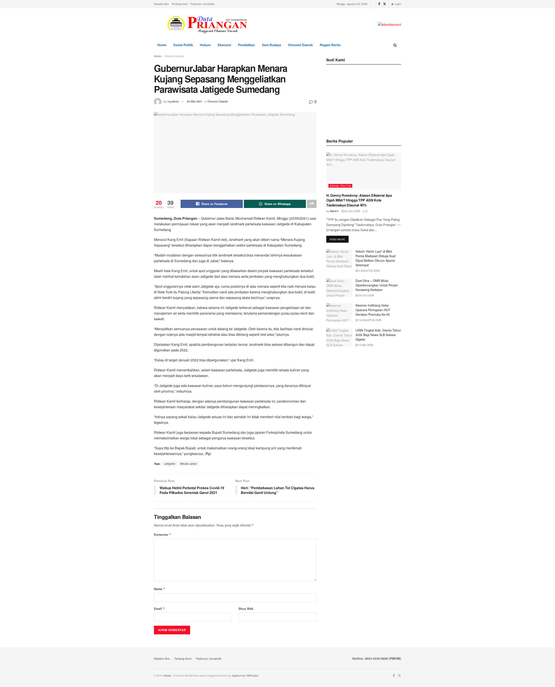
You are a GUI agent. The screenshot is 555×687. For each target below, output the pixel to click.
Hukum (205, 44)
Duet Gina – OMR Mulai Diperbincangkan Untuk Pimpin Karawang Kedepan (377, 285)
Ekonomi (224, 44)
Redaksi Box (161, 4)
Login (397, 4)
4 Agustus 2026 (369, 270)
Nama (159, 589)
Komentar (162, 534)
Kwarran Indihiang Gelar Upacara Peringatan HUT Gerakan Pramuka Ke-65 (373, 310)
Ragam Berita (330, 44)
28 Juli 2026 (366, 295)
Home (161, 44)
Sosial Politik (183, 44)
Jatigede (169, 463)
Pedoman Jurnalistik (202, 4)
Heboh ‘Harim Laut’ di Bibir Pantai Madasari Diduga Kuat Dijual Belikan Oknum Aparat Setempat (376, 258)
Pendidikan (246, 44)
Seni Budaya (271, 44)
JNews (167, 675)
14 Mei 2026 (365, 345)
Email (159, 608)
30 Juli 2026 (352, 211)
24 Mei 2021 (194, 101)
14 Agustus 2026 (369, 320)
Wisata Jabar (188, 463)
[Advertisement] (363, 100)
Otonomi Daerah (300, 44)
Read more (337, 239)
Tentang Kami (179, 4)
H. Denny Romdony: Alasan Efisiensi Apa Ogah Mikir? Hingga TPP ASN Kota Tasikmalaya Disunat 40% (359, 200)
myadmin (173, 101)
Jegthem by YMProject (245, 675)
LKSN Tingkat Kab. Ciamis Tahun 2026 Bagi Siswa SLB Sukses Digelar (378, 334)
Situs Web (245, 608)
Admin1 (334, 211)
